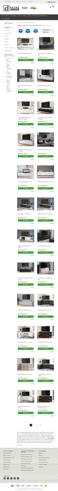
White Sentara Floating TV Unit (45, 85)
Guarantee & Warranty (44, 457)
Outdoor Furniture (42, 15)
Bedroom (34, 15)
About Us (24, 1)
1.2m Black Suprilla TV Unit (44, 246)
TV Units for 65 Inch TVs (26, 456)
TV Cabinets (6, 15)
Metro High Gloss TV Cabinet (45, 214)
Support (18, 1)
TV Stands (23, 465)
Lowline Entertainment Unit (27, 22)
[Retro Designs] (11, 8)
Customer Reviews (43, 464)
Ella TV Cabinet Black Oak (44, 149)
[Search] (56, 13)
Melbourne (31, 488)
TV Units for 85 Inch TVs (26, 461)
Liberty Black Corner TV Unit (44, 310)
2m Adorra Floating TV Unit (24, 181)
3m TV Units (6, 469)
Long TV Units (6, 464)
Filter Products (9, 23)
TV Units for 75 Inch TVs (26, 459)
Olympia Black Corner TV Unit (45, 342)
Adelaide (39, 488)
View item (25, 60)
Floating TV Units (7, 453)
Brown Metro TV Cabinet (24, 214)
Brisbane (35, 488)
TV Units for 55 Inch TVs (26, 454)
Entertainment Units (25, 463)
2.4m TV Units (6, 466)
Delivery (40, 453)
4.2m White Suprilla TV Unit (24, 53)
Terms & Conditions (43, 462)
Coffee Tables (13, 15)
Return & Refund (43, 460)
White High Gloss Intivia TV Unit (45, 181)
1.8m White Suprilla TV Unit (24, 310)
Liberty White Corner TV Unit (25, 342)
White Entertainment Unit (27, 468)
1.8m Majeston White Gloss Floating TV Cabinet (24, 118)
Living (19, 15)
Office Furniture (5, 18)
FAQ (14, 1)
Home (18, 22)
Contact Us (30, 1)
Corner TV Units (7, 460)
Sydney (27, 488)
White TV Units (6, 455)
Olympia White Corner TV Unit (25, 374)
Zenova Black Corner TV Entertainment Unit (43, 407)
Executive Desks (7, 462)
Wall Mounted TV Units (8, 457)
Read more (19, 445)
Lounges (24, 15)
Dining (29, 15)
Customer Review (7, 1)
